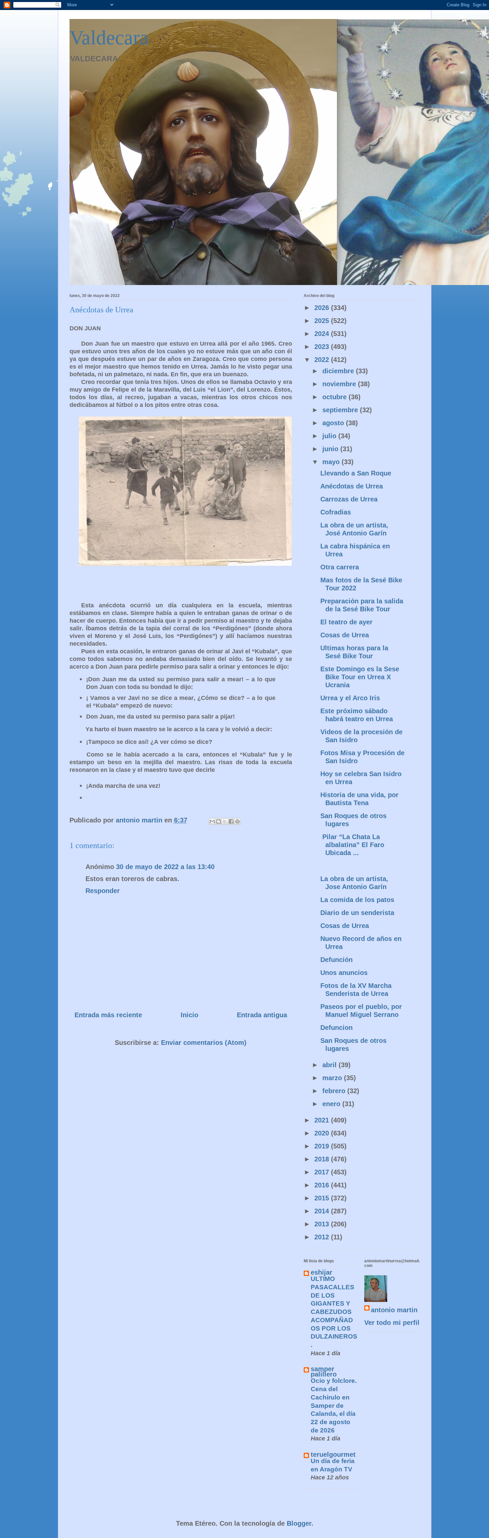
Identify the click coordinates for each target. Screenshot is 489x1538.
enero (332, 1103)
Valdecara (109, 38)
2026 (322, 307)
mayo (332, 461)
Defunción (336, 959)
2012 (322, 1237)
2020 (322, 1133)
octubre (335, 397)
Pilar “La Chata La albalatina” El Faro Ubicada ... (353, 844)
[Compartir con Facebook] (231, 821)
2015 (322, 1198)
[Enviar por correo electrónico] (212, 821)
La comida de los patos (357, 899)
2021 (322, 1120)
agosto (334, 423)
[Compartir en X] (225, 821)
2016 (322, 1185)
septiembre (341, 410)
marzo (333, 1077)
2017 (322, 1172)
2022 (322, 359)
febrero (334, 1090)
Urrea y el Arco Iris (350, 698)
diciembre (339, 371)
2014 (322, 1211)
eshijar (321, 1272)
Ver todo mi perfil (391, 1322)
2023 (322, 346)
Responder (102, 890)
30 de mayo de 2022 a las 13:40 (165, 866)
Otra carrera (339, 567)
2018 (322, 1159)
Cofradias (335, 512)
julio (330, 436)
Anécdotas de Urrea (351, 486)
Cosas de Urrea (344, 635)
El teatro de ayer (346, 622)
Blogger (299, 1523)
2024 (322, 333)
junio (331, 449)
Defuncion (336, 1027)
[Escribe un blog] (218, 821)
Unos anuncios (344, 972)
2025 (322, 320)
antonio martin (394, 1310)
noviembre (340, 384)
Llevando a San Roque (355, 473)
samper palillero (324, 1371)
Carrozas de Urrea (349, 499)
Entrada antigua (262, 1015)
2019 (322, 1146)
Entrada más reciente (108, 1015)
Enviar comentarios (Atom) (203, 1042)
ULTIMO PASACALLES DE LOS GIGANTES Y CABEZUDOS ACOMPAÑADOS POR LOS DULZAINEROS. (334, 1311)
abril (330, 1065)
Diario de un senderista (357, 912)
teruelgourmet (333, 1454)
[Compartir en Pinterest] (237, 821)
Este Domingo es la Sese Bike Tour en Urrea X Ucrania (359, 677)
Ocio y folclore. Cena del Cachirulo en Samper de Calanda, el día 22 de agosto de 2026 (334, 1405)
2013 (322, 1224)
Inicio (189, 1015)
